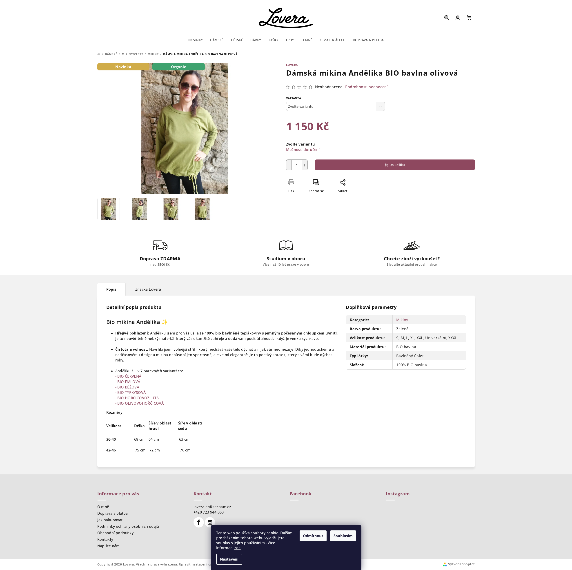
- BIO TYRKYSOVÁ (130, 392)
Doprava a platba (112, 513)
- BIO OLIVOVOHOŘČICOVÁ (139, 403)
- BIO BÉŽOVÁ (127, 387)
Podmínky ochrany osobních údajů (128, 526)
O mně (103, 506)
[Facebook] (199, 522)
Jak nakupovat (110, 519)
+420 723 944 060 (209, 512)
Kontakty (105, 539)
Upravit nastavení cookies (200, 564)
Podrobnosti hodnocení (366, 86)
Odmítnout (313, 535)
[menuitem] (196, 40)
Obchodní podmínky (115, 532)
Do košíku (397, 165)
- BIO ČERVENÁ (128, 376)
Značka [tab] (148, 289)
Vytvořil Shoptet (461, 564)
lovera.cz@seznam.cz (212, 506)
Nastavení (229, 559)
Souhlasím (343, 535)
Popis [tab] (111, 289)
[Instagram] (210, 522)
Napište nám (108, 545)
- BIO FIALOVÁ (127, 381)
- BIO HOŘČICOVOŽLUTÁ (137, 397)
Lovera (292, 65)
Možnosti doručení (303, 149)
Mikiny (402, 319)
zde (237, 547)
